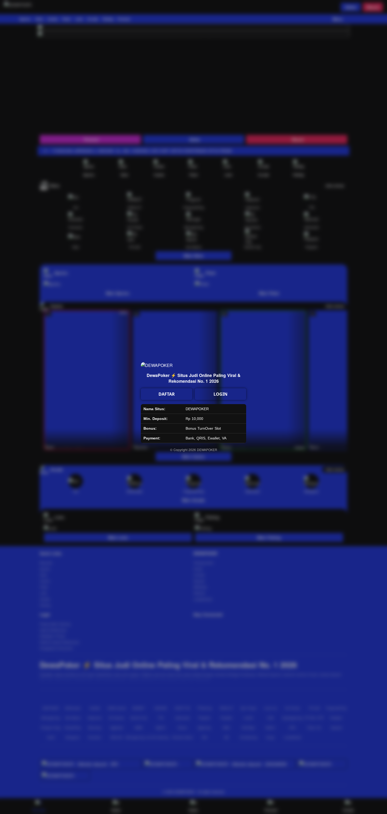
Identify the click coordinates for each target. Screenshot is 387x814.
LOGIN (220, 394)
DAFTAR (166, 394)
